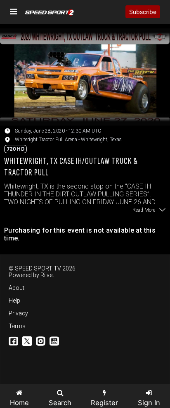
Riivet (47, 275)
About (16, 287)
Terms (17, 326)
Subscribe (142, 11)
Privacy (18, 313)
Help (14, 300)
